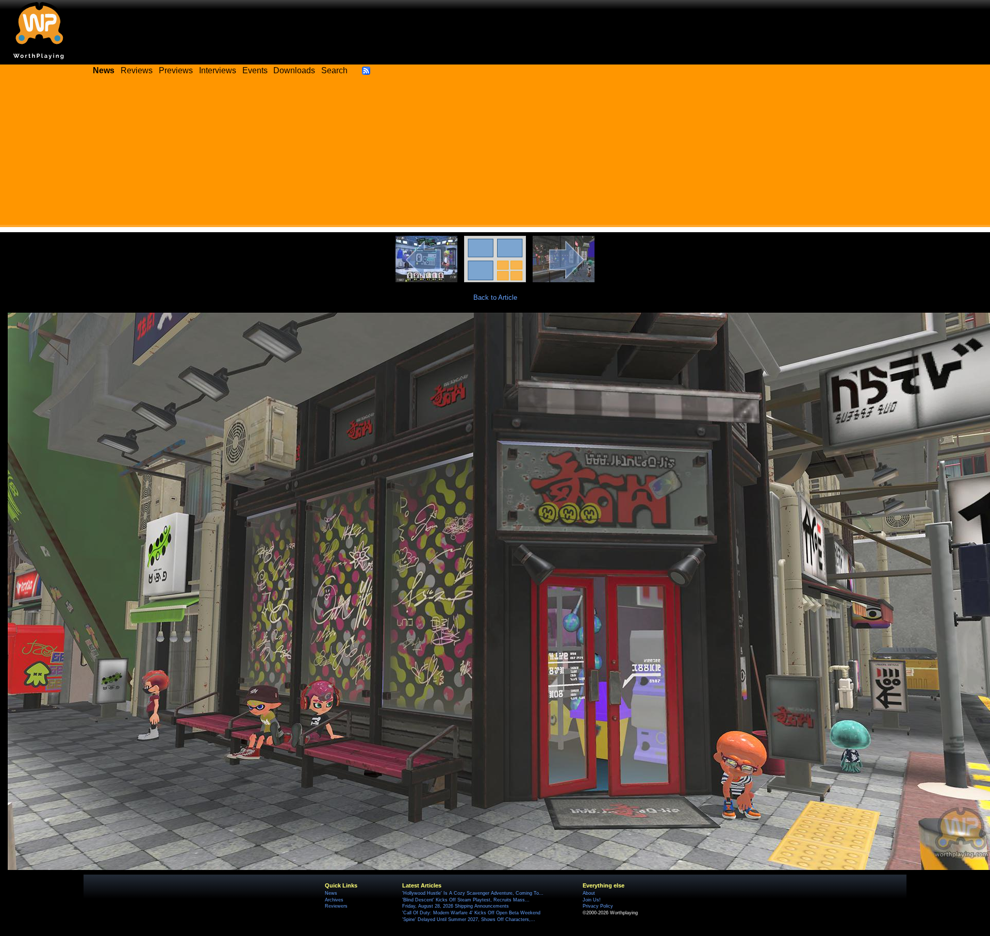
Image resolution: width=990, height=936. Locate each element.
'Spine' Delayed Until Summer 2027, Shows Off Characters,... (468, 919)
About (589, 893)
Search (334, 70)
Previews (176, 70)
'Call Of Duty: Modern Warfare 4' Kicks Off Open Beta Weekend (471, 912)
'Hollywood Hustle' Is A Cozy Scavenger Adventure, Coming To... (472, 893)
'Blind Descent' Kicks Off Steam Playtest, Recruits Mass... (466, 899)
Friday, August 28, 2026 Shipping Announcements (455, 906)
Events (255, 70)
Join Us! (592, 899)
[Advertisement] (495, 155)
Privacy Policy (598, 906)
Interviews (217, 70)
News (331, 893)
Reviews (137, 70)
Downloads (294, 70)
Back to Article (495, 297)
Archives (334, 899)
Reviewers (336, 906)
